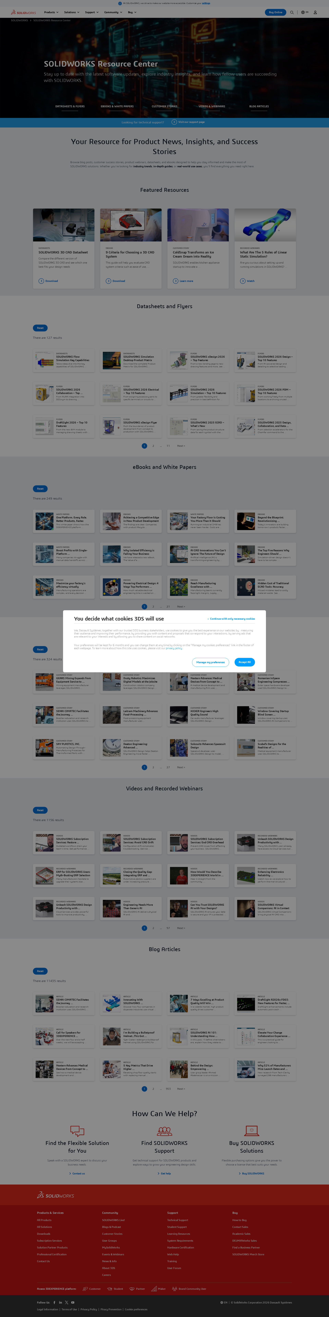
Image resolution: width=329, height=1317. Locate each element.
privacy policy (174, 648)
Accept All (245, 662)
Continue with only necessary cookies (232, 618)
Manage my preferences (210, 662)
